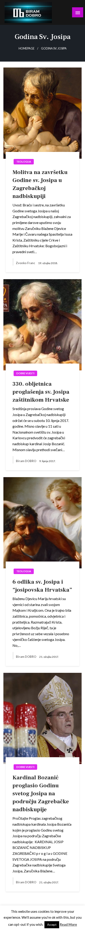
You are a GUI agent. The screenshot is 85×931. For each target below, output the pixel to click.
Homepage (26, 48)
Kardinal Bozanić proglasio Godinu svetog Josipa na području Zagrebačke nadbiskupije (40, 793)
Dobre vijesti (25, 373)
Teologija (23, 161)
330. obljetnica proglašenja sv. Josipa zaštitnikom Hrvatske (40, 391)
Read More (68, 924)
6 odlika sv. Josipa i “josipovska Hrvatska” (42, 585)
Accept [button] (51, 924)
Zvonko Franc (26, 263)
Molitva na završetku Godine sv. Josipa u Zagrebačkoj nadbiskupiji (40, 184)
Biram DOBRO (26, 461)
